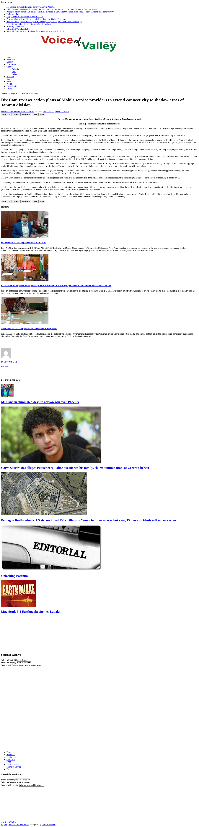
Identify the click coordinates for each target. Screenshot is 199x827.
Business (10, 76)
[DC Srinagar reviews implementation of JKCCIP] (24, 237)
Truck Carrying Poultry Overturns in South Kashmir (28, 24)
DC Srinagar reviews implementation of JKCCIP (23, 242)
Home (9, 57)
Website (4, 366)
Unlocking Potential (15, 14)
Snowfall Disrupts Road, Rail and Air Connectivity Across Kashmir (35, 31)
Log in (4, 824)
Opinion (10, 67)
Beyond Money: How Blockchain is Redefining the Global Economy (36, 19)
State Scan (10, 59)
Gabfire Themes (49, 824)
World (9, 84)
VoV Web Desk (33, 93)
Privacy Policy (12, 764)
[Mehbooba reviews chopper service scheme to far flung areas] (24, 323)
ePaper (9, 89)
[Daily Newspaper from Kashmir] (82, 50)
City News (11, 64)
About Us (10, 754)
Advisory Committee (15, 26)
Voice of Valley (8, 822)
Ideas (14, 71)
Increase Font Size (26, 111)
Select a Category (8, 662)
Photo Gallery (12, 86)
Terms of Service (13, 767)
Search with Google (9, 665)
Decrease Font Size (9, 111)
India (8, 81)
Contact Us (11, 757)
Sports (9, 79)
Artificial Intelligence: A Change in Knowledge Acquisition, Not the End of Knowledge (43, 21)
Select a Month (7, 660)
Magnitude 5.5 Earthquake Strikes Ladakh (24, 16)
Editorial (15, 69)
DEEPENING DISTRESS (18, 29)
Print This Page (49, 111)
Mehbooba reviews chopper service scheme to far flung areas (29, 328)
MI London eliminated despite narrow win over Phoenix (30, 7)
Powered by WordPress (19, 824)
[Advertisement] (32, 344)
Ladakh (9, 62)
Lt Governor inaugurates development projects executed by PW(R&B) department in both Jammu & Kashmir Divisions (56, 285)
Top (9, 769)
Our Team (10, 759)
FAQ (8, 762)
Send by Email (62, 111)
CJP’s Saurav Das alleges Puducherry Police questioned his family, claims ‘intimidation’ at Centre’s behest (51, 9)
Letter (14, 74)
